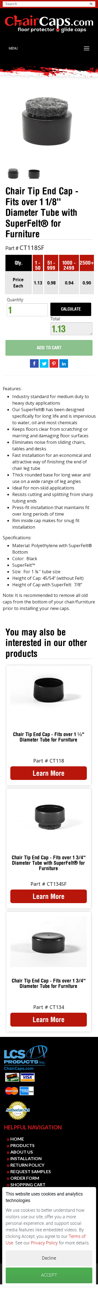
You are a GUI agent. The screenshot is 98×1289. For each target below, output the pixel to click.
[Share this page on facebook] (34, 363)
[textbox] (71, 328)
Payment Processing (17, 1121)
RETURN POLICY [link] (27, 1164)
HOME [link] (17, 1138)
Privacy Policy (44, 1242)
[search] (26, 3)
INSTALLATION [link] (26, 1158)
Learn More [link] (49, 773)
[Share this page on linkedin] (63, 363)
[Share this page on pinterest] (54, 363)
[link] (49, 24)
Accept (49, 1275)
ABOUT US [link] (21, 1151)
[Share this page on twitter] (44, 363)
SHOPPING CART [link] (27, 1184)
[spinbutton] (27, 309)
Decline (49, 1258)
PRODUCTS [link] (22, 1145)
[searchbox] (24, 3)
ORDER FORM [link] (24, 1177)
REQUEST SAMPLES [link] (30, 1171)
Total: (55, 318)
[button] (91, 3)
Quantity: (15, 299)
